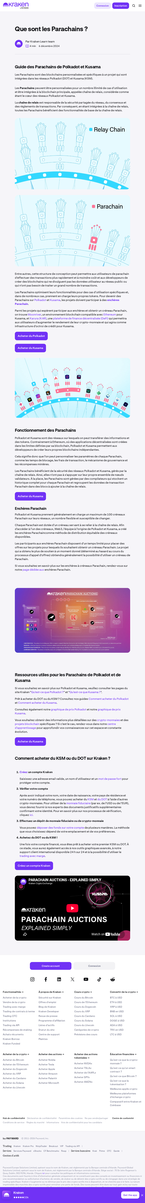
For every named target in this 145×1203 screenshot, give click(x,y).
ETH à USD (116, 1002)
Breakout (53, 1146)
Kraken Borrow (11, 1039)
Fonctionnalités (13, 992)
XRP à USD (116, 1006)
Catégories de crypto (86, 1029)
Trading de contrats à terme (19, 1011)
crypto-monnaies (108, 720)
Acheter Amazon (48, 1073)
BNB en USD (117, 1011)
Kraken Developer (49, 1011)
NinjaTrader (41, 1146)
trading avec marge (32, 856)
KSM (91, 799)
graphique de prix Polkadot (68, 709)
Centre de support (49, 1034)
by (11, 1138)
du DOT (102, 799)
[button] (142, 1196)
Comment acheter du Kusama (37, 703)
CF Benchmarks (51, 1151)
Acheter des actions (51, 1054)
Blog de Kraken (47, 1006)
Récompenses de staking (17, 1029)
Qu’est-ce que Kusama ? (85, 692)
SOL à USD (116, 1016)
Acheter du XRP (12, 1073)
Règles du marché (35, 1122)
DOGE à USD (117, 1020)
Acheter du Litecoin (14, 1087)
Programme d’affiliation (52, 1020)
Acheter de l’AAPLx (85, 1072)
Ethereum (109, 314)
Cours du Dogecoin (85, 1006)
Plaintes (43, 1039)
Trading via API (11, 1025)
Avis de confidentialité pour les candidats (81, 1122)
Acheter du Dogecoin (15, 1069)
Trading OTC (10, 1016)
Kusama (55, 300)
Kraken (17, 1146)
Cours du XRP (82, 1011)
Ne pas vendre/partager (96, 1118)
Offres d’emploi (47, 1002)
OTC (109, 1151)
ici (43, 1173)
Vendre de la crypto (14, 1002)
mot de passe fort (109, 779)
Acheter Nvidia (47, 1059)
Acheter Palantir (48, 1078)
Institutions (9, 1020)
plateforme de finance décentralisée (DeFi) (80, 318)
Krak (94, 1151)
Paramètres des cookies (71, 1118)
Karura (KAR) (38, 318)
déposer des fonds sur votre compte (60, 827)
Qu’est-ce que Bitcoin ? (123, 1076)
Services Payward (22, 1151)
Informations (53, 1122)
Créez (24, 772)
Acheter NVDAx (83, 1063)
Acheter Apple (47, 1069)
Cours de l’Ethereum (85, 1002)
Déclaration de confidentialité (42, 1118)
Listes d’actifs (46, 1025)
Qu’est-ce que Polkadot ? (47, 692)
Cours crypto (83, 992)
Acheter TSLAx (82, 1068)
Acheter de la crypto (14, 997)
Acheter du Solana (13, 1082)
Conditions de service (13, 1122)
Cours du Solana (83, 1020)
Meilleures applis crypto (123, 1088)
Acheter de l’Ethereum (15, 1064)
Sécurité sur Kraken (50, 997)
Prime (102, 1151)
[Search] (133, 5)
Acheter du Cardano (14, 1078)
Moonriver (34, 314)
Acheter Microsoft (49, 1082)
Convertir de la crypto (124, 992)
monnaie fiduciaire (78, 803)
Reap (63, 1151)
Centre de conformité (123, 1118)
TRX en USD (117, 1029)
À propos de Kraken (51, 992)
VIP (61, 1146)
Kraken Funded (11, 1043)
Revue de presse (48, 1016)
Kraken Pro (28, 1146)
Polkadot (40, 300)
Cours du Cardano (84, 1016)
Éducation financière (123, 1054)
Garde (117, 1151)
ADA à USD (116, 1025)
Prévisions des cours (85, 1034)
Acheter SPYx (82, 1077)
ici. (31, 815)
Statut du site (46, 1029)
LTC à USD (116, 1034)
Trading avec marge (14, 1006)
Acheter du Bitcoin (13, 1059)
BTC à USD (116, 997)
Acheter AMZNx (83, 1081)
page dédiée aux (33, 570)
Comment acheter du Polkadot (109, 699)
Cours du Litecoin (84, 1025)
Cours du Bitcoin (83, 997)
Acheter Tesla (46, 1064)
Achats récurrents (13, 1034)
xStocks (37, 1151)
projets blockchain (27, 724)
